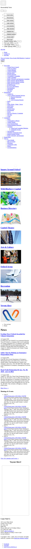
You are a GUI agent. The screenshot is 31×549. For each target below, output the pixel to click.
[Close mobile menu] (1, 63)
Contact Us (7, 53)
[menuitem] (7, 65)
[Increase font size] (17, 43)
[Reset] (2, 11)
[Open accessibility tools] (3, 3)
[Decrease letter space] (17, 46)
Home (5, 52)
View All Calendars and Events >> (10, 458)
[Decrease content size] (18, 41)
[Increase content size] (20, 41)
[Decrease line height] (15, 45)
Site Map (6, 55)
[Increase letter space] (20, 46)
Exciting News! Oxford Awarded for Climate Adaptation (13, 335)
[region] (15, 158)
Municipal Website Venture (21, 538)
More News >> (5, 388)
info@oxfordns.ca (9, 531)
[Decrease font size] (14, 43)
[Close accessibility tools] (5, 11)
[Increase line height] (18, 45)
